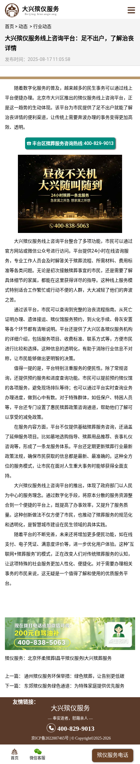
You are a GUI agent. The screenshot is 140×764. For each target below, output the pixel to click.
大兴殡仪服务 (27, 241)
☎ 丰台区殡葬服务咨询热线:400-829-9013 (70, 143)
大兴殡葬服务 (98, 658)
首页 (9, 26)
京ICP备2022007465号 (50, 738)
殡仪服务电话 (112, 755)
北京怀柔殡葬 (41, 658)
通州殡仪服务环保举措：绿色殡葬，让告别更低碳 (74, 676)
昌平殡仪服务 (69, 658)
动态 (23, 26)
